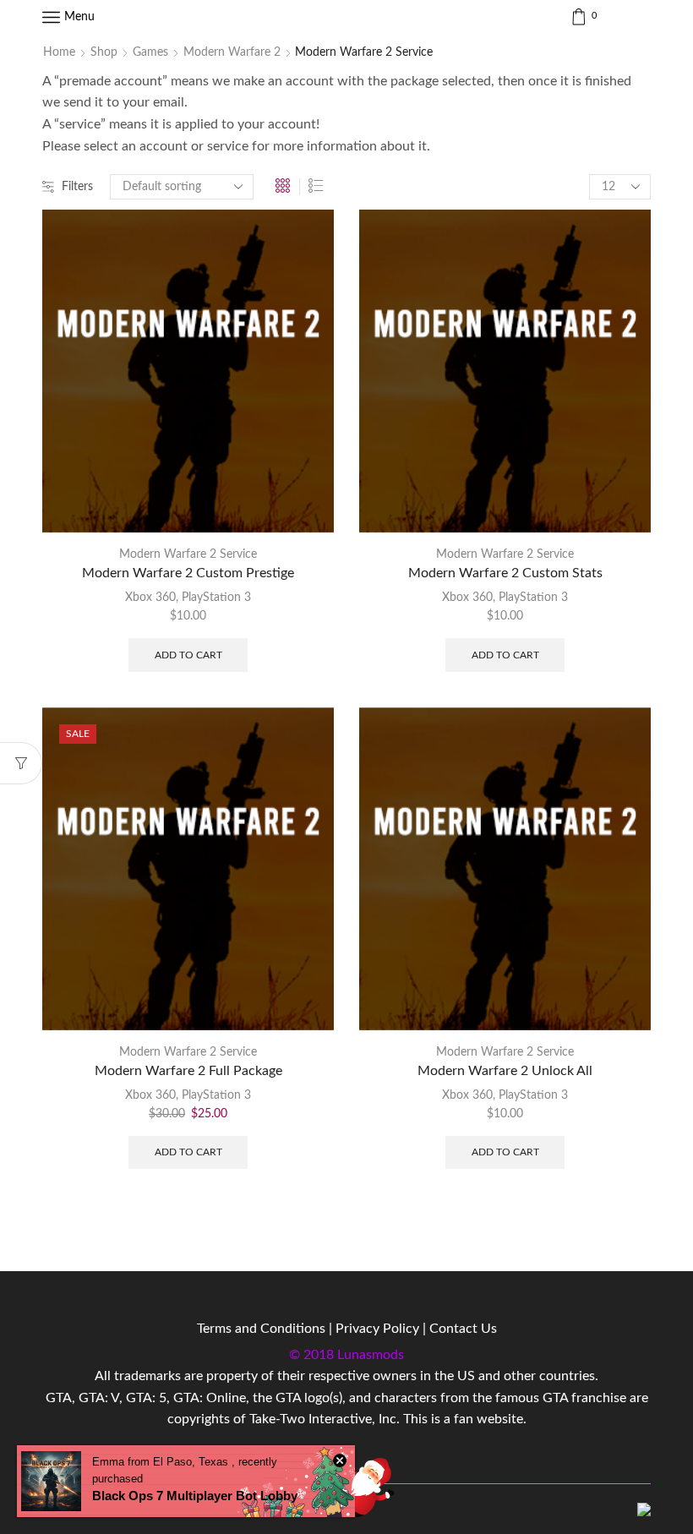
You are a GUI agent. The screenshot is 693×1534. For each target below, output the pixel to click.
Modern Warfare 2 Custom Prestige (188, 573)
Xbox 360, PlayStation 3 (188, 597)
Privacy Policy (377, 1328)
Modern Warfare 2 (232, 52)
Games (150, 52)
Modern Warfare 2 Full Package (188, 1071)
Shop (103, 52)
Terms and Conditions (261, 1328)
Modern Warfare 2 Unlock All (504, 1071)
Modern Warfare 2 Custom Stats (505, 573)
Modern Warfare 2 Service (188, 554)
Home (59, 52)
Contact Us (463, 1328)
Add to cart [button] (188, 655)
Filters (77, 187)
